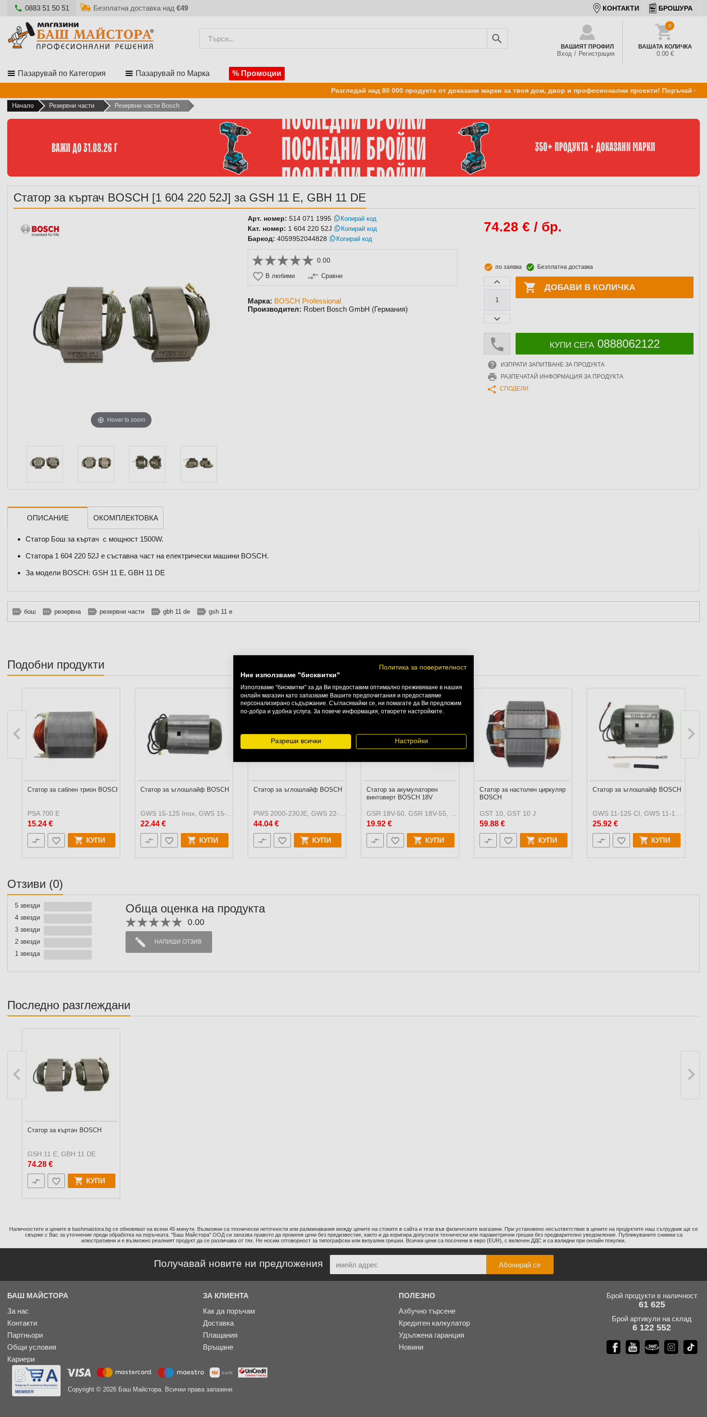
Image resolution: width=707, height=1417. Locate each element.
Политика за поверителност (423, 667)
